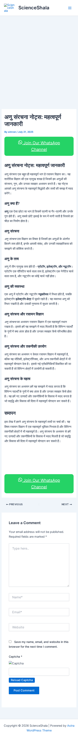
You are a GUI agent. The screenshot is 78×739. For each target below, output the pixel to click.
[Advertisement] (39, 57)
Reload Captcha (22, 680)
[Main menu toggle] (70, 8)
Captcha (15, 656)
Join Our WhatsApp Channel (41, 146)
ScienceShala (33, 8)
